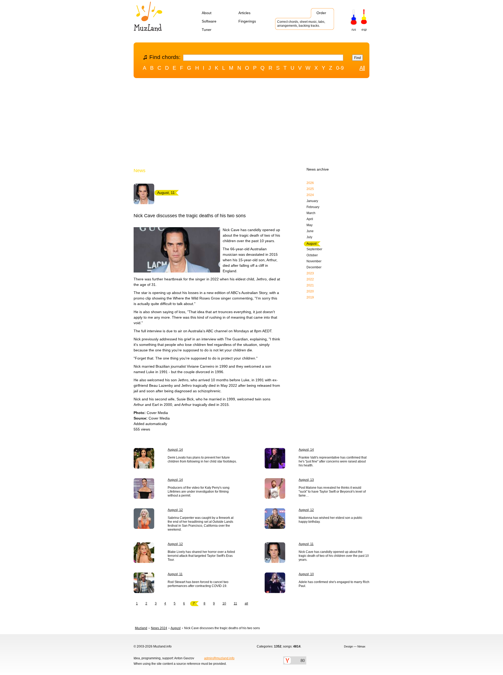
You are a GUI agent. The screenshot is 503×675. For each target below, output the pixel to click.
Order (321, 13)
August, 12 (175, 510)
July (309, 237)
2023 (310, 273)
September (314, 249)
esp (364, 29)
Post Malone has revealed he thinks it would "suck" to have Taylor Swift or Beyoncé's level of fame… (332, 491)
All (362, 68)
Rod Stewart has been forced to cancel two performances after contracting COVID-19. (198, 584)
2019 (310, 297)
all (246, 603)
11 (235, 603)
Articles (244, 13)
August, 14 (175, 449)
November (314, 261)
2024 (310, 195)
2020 (310, 291)
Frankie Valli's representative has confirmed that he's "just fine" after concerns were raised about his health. (333, 461)
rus (354, 29)
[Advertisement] (251, 124)
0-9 (340, 68)
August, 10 (306, 574)
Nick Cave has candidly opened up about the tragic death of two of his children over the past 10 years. (334, 556)
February (313, 207)
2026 (310, 183)
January (312, 201)
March (311, 213)
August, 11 (306, 544)
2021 (310, 285)
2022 (310, 279)
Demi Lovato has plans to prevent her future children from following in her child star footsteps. (202, 459)
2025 (310, 189)
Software (209, 21)
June (310, 231)
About (206, 13)
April (310, 219)
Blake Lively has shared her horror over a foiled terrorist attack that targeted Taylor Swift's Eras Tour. (201, 556)
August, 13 (306, 480)
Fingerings (247, 21)
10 (224, 603)
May (310, 225)
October (312, 255)
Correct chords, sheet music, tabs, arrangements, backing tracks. (301, 24)
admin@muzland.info (219, 658)
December (314, 267)
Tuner (206, 30)
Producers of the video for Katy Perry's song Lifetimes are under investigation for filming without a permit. (198, 491)
